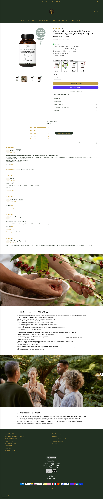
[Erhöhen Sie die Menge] (60, 78)
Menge (55, 75)
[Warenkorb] (97, 11)
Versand (66, 39)
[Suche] (87, 11)
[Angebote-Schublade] (94, 11)
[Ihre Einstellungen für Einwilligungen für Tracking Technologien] (101, 374)
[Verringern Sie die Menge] (54, 78)
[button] (6, 51)
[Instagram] (97, 1)
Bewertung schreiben (64, 133)
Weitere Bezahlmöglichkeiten (76, 91)
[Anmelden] (91, 11)
